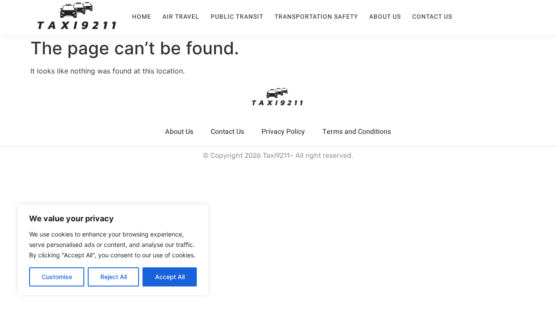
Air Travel (180, 16)
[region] (112, 250)
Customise (57, 276)
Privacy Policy (283, 132)
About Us (385, 16)
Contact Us (432, 16)
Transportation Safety (316, 16)
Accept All (170, 276)
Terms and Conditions (356, 132)
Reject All (113, 276)
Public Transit (237, 16)
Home (141, 16)
